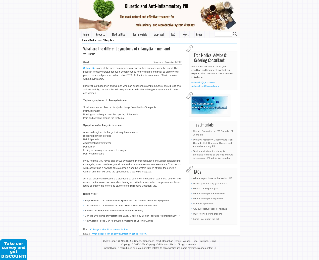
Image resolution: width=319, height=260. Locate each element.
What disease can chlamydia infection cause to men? (119, 233)
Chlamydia (107, 40)
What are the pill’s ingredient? (208, 198)
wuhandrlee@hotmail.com (205, 86)
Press (199, 34)
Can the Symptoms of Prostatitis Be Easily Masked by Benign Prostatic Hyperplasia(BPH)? (132, 215)
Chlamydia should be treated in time (109, 229)
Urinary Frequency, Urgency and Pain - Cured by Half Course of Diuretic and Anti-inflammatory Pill (213, 143)
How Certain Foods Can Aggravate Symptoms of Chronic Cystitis (119, 220)
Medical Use (118, 34)
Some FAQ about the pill (206, 219)
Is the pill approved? (203, 203)
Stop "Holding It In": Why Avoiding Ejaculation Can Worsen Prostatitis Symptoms (127, 200)
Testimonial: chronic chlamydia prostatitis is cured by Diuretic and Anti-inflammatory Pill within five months (213, 154)
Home (86, 34)
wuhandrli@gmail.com (203, 82)
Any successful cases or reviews (210, 208)
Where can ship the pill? (205, 188)
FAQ (173, 34)
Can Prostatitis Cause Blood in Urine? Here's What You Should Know (121, 205)
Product (100, 34)
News (186, 34)
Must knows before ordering (207, 213)
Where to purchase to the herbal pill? (212, 178)
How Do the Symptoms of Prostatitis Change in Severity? (115, 210)
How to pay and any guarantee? (210, 183)
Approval (159, 34)
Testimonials (140, 34)
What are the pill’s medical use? (209, 193)
